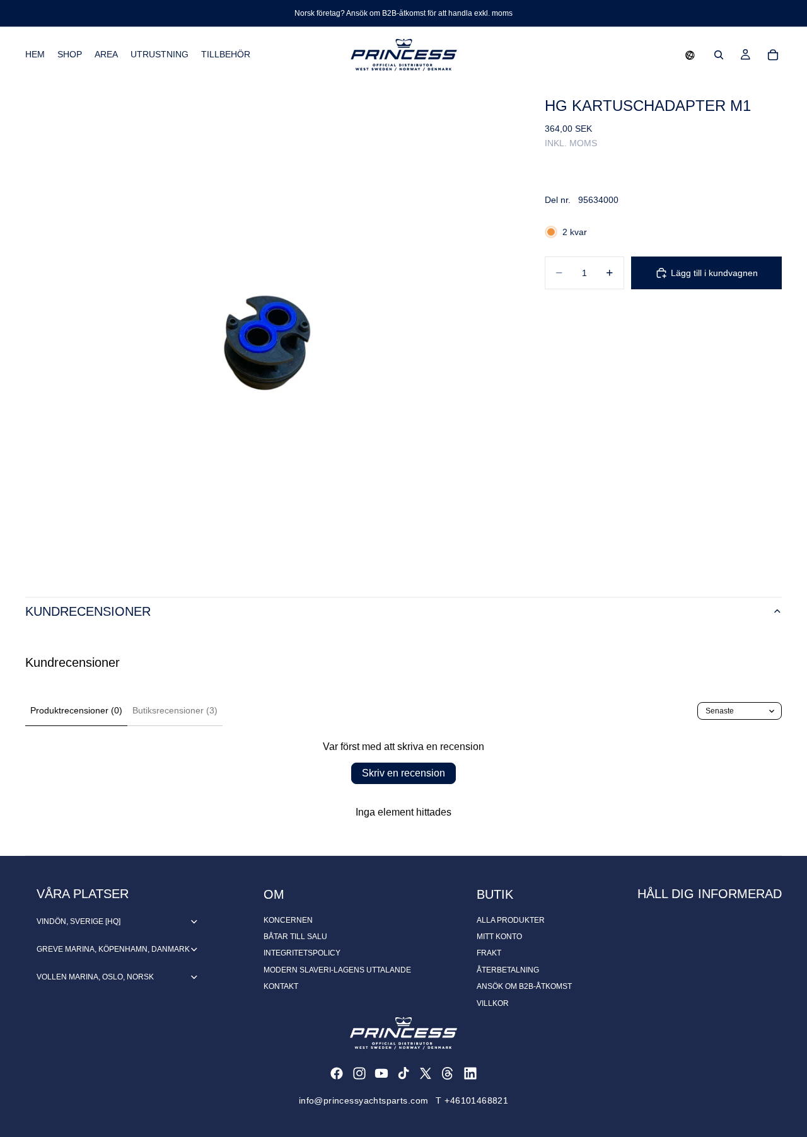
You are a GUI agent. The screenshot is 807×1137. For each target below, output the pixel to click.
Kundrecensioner (88, 611)
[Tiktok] (403, 1073)
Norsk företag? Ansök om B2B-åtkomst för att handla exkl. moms (403, 13)
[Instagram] (359, 1073)
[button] (690, 55)
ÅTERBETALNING (508, 970)
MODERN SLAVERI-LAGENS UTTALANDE (337, 970)
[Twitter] (425, 1073)
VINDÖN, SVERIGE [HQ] (78, 921)
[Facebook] (336, 1073)
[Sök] (719, 55)
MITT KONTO (499, 936)
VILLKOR (493, 1003)
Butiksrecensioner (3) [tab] (175, 710)
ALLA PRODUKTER (511, 920)
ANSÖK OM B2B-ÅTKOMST (524, 986)
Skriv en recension (403, 773)
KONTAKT (281, 986)
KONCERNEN (288, 920)
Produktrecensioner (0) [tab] (76, 710)
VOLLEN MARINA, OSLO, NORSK (95, 977)
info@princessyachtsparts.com (364, 1100)
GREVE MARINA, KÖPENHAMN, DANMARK (113, 949)
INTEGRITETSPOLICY (302, 953)
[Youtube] (381, 1073)
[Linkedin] (470, 1073)
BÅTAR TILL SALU (295, 936)
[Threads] (447, 1073)
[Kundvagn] (773, 55)
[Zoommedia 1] (269, 327)
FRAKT (489, 953)
